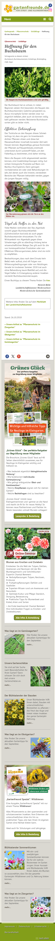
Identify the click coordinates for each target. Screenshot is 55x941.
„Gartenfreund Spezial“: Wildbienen (25, 799)
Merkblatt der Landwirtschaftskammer (26, 303)
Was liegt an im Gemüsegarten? (21, 630)
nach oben (44, 938)
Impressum (10, 926)
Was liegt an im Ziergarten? (19, 893)
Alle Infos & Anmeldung (27, 617)
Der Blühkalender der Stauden (21, 695)
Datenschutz (24, 926)
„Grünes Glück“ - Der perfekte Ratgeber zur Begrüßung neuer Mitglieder (26, 452)
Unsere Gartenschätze (16, 663)
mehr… (30, 644)
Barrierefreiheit (12, 932)
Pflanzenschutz (23, 31)
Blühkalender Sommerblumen (20, 847)
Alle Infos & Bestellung (27, 834)
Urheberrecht (40, 926)
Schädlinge (35, 31)
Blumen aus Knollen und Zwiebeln (24, 562)
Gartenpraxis (9, 31)
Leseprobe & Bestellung (27, 516)
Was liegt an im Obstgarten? (20, 734)
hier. (48, 280)
